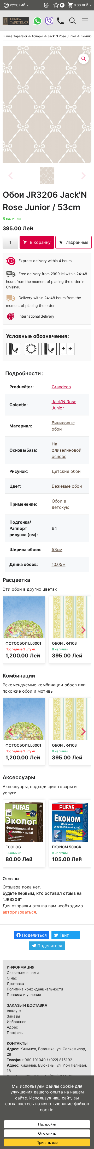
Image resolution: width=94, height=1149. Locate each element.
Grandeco (61, 386)
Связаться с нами (23, 972)
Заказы (13, 1016)
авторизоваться (19, 912)
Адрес (12, 1027)
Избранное (16, 1021)
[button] (47, 175)
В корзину (40, 242)
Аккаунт (14, 1010)
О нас (12, 978)
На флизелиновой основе (66, 450)
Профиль (15, 1032)
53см (57, 549)
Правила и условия (24, 994)
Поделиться (34, 935)
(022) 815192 (60, 1059)
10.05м (59, 564)
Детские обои (66, 471)
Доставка (15, 983)
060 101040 (35, 1059)
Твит (63, 935)
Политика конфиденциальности (35, 989)
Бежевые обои (67, 486)
